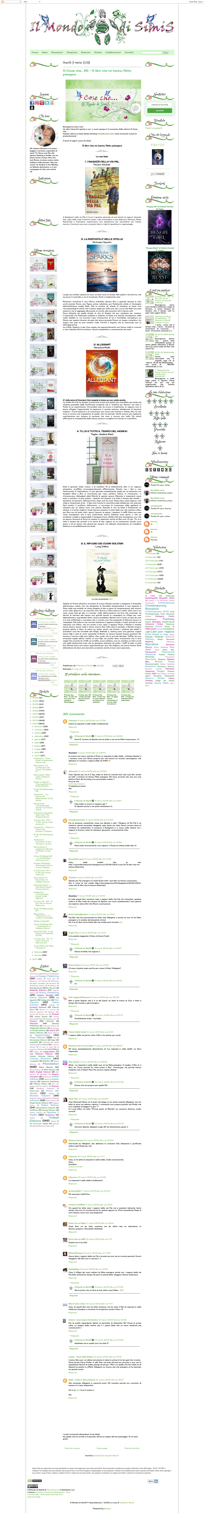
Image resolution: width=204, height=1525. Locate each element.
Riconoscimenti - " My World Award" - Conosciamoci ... (43, 887)
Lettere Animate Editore (42, 1056)
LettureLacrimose (77, 784)
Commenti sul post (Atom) (106, 1456)
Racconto (150, 659)
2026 (35, 698)
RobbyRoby (74, 1269)
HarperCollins (42, 1035)
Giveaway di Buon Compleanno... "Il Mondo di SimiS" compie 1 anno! (163, 319)
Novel (157, 650)
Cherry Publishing (49, 992)
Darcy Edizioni (38, 997)
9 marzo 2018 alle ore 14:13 (92, 933)
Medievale (159, 637)
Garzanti (34, 1023)
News (44, 52)
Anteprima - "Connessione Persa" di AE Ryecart (41, 895)
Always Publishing (49, 976)
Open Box (168, 650)
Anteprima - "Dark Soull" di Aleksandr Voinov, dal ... (43, 760)
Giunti (52, 1030)
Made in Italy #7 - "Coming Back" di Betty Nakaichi (42, 784)
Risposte (75, 732)
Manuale (149, 637)
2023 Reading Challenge (44, 670)
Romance (150, 666)
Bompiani (52, 983)
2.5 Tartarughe (152, 561)
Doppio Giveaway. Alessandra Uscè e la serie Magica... (43, 865)
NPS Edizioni (49, 1070)
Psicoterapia (169, 657)
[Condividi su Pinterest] (122, 666)
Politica (171, 654)
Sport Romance (153, 676)
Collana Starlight (45, 995)
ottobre (38, 733)
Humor (167, 626)
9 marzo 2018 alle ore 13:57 (108, 801)
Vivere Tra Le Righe (77, 1223)
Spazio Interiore (36, 1112)
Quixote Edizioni (40, 1095)
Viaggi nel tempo (164, 680)
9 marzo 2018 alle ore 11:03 (97, 859)
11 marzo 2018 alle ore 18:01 (98, 1205)
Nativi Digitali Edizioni (40, 1072)
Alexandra (73, 771)
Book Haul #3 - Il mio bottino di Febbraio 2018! (43, 933)
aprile (37, 752)
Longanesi (34, 1061)
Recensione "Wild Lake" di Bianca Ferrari (42, 777)
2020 (35, 717)
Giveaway (156, 622)
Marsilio (46, 1061)
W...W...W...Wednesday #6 (43, 910)
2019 (35, 720)
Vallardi (34, 1126)
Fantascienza (150, 619)
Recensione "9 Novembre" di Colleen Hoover (42, 880)
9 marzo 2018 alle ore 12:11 (89, 877)
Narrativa (151, 644)
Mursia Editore (35, 1070)
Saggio (161, 671)
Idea (54, 1038)
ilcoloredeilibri (75, 1191)
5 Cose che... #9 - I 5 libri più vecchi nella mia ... (42, 872)
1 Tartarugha (150, 553)
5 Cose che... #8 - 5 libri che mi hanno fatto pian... (43, 903)
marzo (37, 756)
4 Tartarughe (151, 572)
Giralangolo (55, 1028)
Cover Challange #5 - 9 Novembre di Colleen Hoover (43, 926)
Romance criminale (153, 669)
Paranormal (150, 652)
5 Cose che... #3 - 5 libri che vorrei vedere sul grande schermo (164, 299)
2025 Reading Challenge (44, 636)
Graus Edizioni (53, 1033)
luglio (37, 743)
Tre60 (32, 1118)
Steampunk (169, 676)
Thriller (161, 678)
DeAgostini (46, 1000)
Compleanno (149, 603)
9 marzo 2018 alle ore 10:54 (99, 820)
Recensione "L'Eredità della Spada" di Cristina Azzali (43, 806)
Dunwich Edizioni (38, 1007)
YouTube (149, 683)
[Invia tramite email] (114, 666)
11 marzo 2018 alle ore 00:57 (96, 1191)
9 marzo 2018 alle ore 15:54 (95, 965)
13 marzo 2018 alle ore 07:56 (109, 1287)
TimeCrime (50, 1115)
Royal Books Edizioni (39, 1103)
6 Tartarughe (151, 582)
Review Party (164, 661)
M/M (148, 634)
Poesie (162, 654)
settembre (39, 736)
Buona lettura (75, 965)
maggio (37, 749)
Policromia (34, 1091)
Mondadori (51, 1063)
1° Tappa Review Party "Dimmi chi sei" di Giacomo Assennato (164, 373)
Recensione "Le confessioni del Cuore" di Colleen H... (43, 768)
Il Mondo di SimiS (82, 736)
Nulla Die (48, 1079)
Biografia (163, 598)
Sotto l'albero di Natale (165, 673)
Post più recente (72, 1448)
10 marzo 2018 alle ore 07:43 (109, 1082)
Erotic (171, 616)
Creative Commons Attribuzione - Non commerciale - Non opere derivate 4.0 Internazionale (49, 1494)
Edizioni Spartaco (37, 1012)
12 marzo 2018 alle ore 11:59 (96, 1253)
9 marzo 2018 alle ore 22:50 (108, 1046)
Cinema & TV (154, 600)
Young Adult (161, 683)
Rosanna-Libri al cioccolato (81, 1046)
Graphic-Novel (168, 622)
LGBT (147, 632)
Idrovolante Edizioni (38, 1040)
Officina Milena (40, 1084)
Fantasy (168, 618)
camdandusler (156, 482)
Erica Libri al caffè (77, 1239)
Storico (149, 678)
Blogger (107, 1508)
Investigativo (169, 629)
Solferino (34, 1110)
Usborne (56, 1124)
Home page (102, 1448)
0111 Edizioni (34, 974)
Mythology (170, 642)
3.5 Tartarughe (152, 568)
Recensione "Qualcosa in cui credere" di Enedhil (43, 916)
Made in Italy (160, 634)
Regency (161, 659)
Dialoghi (52, 1005)
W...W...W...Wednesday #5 (164, 335)
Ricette (98, 52)
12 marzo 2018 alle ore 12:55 (94, 1269)
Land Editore (53, 1049)
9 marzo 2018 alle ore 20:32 (105, 997)
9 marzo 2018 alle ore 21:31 (100, 1032)
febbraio (38, 952)
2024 (35, 704)
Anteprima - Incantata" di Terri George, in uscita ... (43, 842)
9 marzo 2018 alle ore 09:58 (93, 771)
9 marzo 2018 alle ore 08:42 (92, 753)
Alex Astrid (74, 1062)
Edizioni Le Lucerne (48, 1009)
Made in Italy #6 (41, 921)
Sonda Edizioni (48, 1110)
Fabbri (40, 1019)
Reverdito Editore (36, 1098)
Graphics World (127, 1503)
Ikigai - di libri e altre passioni (82, 1380)
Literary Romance (40, 1058)
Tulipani (53, 1121)
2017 (35, 959)
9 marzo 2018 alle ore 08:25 (109, 736)
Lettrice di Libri (75, 1167)
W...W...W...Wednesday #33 (164, 353)
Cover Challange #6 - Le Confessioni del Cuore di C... (43, 858)
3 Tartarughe (151, 564)
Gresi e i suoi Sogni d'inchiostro (83, 1320)
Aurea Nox (51, 979)
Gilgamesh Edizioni (38, 1028)
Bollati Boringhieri (39, 983)
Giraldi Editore (38, 1030)
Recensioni (57, 52)
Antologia (170, 596)
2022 (35, 711)
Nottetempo (47, 1077)
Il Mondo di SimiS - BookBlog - (47, 622)
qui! (120, 922)
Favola (148, 622)
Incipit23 (34, 1042)
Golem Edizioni (36, 1033)
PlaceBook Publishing (45, 1088)
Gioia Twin (73, 1099)
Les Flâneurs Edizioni (41, 1054)
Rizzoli (35, 1100)
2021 (35, 714)
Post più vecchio (131, 1448)
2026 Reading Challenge (44, 618)
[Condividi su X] (118, 666)
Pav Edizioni (43, 1086)
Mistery (149, 639)
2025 (35, 701)
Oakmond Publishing (50, 1081)
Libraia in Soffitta (77, 1205)
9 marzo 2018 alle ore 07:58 (92, 721)
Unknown (73, 721)
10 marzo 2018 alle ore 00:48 (93, 1099)
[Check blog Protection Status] (35, 1482)
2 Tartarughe (151, 557)
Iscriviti (160, 110)
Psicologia (149, 657)
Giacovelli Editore (49, 1026)
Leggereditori (49, 1051)
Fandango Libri (51, 1019)
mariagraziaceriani (77, 820)
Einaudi (55, 1014)
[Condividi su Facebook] (120, 666)
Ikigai (53, 1040)
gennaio (38, 955)
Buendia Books (36, 988)
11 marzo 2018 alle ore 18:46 (100, 1223)
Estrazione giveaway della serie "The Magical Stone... (43, 815)
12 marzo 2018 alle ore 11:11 (99, 1239)
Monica (154, 521)
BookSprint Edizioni (37, 985)
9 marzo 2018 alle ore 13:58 (108, 842)
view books (55, 633)
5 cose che (77, 669)
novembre (39, 730)
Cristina (72, 877)
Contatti (129, 52)
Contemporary (166, 603)
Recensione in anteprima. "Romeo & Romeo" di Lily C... (43, 850)
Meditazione (169, 637)
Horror (158, 626)
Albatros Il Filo (47, 974)
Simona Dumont (76, 1140)
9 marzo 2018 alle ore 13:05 (91, 896)
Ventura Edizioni (46, 1126)
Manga (171, 634)
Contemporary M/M (157, 611)
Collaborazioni (113, 52)
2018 (35, 724)
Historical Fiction (154, 624)
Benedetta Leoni (76, 859)
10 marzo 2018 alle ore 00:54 (99, 1140)
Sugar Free (74, 933)
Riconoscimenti (152, 664)
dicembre (38, 726)
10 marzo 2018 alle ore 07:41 (109, 1015)
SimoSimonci (52, 1490)
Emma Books (41, 1016)
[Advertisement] (44, 73)
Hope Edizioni (38, 1037)
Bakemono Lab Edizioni (38, 981)
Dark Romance (167, 614)
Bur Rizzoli (51, 988)
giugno (37, 746)
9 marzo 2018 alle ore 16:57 (108, 948)
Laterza (36, 1051)
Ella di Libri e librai (77, 1304)
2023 (35, 707)
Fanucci (33, 1021)
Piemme (55, 1086)
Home (35, 52)
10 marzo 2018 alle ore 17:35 (92, 1177)
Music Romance (166, 639)
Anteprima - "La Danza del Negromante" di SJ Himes (43, 797)
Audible (39, 979)
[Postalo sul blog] (116, 666)
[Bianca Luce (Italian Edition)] (158, 164)
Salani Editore (50, 1105)
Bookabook (52, 985)
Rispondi (73, 727)
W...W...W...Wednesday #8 (43, 790)
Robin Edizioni (51, 1100)
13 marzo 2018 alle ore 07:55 (109, 1340)
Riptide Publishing (52, 1098)
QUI (110, 599)
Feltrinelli (50, 1021)
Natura (156, 647)
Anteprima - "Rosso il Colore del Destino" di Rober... (43, 829)
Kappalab (46, 1042)
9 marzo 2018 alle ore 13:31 (101, 914)
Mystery (149, 641)
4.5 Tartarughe (152, 575)
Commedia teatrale (167, 600)
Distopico (159, 616)
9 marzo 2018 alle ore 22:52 (93, 1062)
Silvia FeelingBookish (78, 914)
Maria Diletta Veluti (77, 1032)
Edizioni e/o (43, 1014)
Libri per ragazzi (162, 631)
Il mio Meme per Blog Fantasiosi (43, 947)
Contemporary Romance (155, 607)
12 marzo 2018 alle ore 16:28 (112, 1320)
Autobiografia (151, 598)
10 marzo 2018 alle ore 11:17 (91, 1156)
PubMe (51, 1093)
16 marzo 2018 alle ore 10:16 (107, 1357)
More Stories (46, 1067)
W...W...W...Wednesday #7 (43, 835)
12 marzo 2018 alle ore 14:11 (99, 1304)
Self (154, 673)
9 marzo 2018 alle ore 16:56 (108, 981)
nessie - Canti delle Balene (81, 1357)
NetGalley (43, 1074)
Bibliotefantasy (75, 1253)
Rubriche (85, 52)
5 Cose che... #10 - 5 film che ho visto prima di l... (43, 822)
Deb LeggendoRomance (79, 997)
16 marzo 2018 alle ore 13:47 (110, 1380)
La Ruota (44, 1044)
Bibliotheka (55, 981)
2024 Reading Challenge (44, 653)
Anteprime (72, 52)
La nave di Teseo (46, 1047)
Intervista (160, 629)
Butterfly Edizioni (38, 990)
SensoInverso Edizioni (45, 1108)
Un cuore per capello (39, 1124)
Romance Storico (166, 666)
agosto (37, 739)
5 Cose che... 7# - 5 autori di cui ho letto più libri (43, 941)
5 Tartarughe (151, 579)
